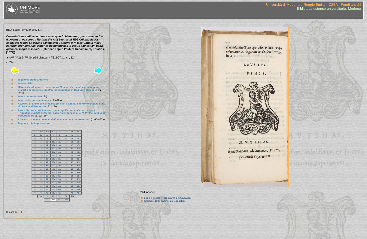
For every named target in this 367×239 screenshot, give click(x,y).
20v (66, 149)
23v (53, 152)
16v (66, 145)
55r (47, 179)
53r (72, 176)
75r (53, 196)
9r (72, 138)
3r (47, 135)
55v (53, 179)
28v (66, 155)
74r (40, 196)
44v (66, 169)
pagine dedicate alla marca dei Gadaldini (167, 197)
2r (35, 135)
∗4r (72, 131)
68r (59, 189)
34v (41, 162)
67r (47, 189)
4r (59, 135)
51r (47, 176)
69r (72, 189)
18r (35, 149)
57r (72, 179)
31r (47, 159)
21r (72, 149)
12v (66, 142)
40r (59, 165)
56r (59, 179)
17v (78, 145)
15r (47, 145)
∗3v (65, 131)
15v (53, 145)
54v (41, 179)
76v (72, 196)
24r (59, 152)
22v (41, 152)
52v (66, 176)
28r (59, 155)
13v (78, 142)
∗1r (34, 131)
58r (35, 183)
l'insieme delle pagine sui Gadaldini (164, 201)
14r (35, 145)
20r (59, 149)
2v (41, 135)
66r (35, 189)
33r (72, 159)
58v (41, 183)
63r (47, 186)
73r (72, 193)
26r (35, 155)
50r (35, 176)
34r (35, 162)
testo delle (33, 100)
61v (78, 183)
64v (66, 186)
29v (78, 155)
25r (72, 152)
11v (53, 142)
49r (72, 172)
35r (47, 162)
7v (53, 138)
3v (53, 135)
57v (78, 179)
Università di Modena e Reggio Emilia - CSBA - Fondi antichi (313, 4)
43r (47, 169)
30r (35, 159)
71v (53, 193)
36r (59, 162)
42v (41, 169)
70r (35, 193)
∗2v (53, 131)
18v (41, 149)
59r (47, 183)
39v (53, 165)
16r (59, 145)
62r (35, 186)
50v (41, 176)
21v (78, 149)
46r (35, 172)
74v (47, 196)
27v (53, 155)
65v (78, 186)
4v (66, 135)
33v (78, 159)
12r (59, 142)
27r (47, 155)
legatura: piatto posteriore (34, 123)
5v (78, 135)
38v (41, 165)
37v (78, 162)
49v (78, 172)
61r (72, 183)
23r (47, 152)
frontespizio (25, 83)
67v (53, 189)
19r (47, 149)
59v (53, 183)
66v (41, 189)
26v (41, 155)
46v (41, 172)
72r (59, 193)
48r (59, 172)
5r (72, 135)
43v (53, 169)
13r (72, 142)
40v (66, 165)
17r (72, 145)
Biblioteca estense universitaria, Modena (329, 8)
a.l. (19, 211)
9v (78, 138)
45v (78, 169)
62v (41, 186)
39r (47, 165)
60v (66, 183)
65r (72, 186)
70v (41, 193)
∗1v (41, 131)
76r (66, 196)
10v (41, 142)
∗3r (59, 131)
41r (72, 165)
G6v (66, 199)
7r (47, 138)
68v (66, 189)
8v (66, 138)
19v (53, 149)
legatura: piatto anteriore (33, 79)
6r (35, 138)
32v (66, 159)
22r (35, 152)
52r (59, 176)
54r (35, 179)
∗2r (47, 131)
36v (66, 162)
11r (47, 142)
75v (59, 196)
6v (41, 138)
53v (78, 176)
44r (59, 169)
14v (41, 145)
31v (53, 159)
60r (59, 183)
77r (47, 199)
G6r (59, 199)
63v (53, 186)
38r (35, 165)
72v (66, 193)
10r (35, 142)
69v (78, 189)
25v (78, 152)
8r (59, 138)
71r (47, 193)
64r (59, 186)
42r (35, 169)
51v (53, 176)
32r (59, 159)
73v (78, 193)
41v (78, 165)
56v (66, 179)
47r (47, 172)
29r (72, 155)
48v (66, 172)
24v (66, 152)
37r (72, 162)
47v (53, 172)
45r (72, 169)
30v (41, 159)
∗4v (78, 131)
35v (53, 162)
